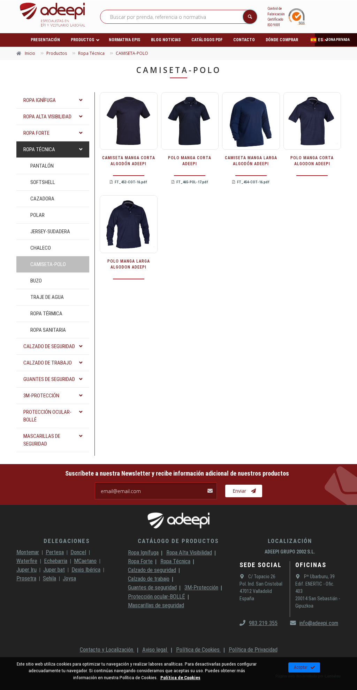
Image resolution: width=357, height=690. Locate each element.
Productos (82, 39)
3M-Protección (201, 587)
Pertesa (55, 552)
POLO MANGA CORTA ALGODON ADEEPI (312, 160)
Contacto (244, 39)
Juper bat (54, 569)
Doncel (78, 552)
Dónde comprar (282, 39)
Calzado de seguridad (152, 569)
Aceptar (300, 667)
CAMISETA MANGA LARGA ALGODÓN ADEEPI (251, 160)
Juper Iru (26, 569)
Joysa (69, 578)
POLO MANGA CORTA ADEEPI (189, 160)
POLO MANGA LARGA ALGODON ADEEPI (128, 264)
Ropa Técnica (175, 561)
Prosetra (26, 578)
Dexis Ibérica (85, 569)
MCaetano (85, 560)
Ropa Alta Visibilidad (189, 552)
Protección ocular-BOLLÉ (156, 596)
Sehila (49, 578)
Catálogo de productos (178, 540)
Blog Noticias (166, 39)
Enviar (239, 490)
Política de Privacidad (253, 649)
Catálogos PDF (206, 39)
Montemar (27, 552)
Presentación (45, 39)
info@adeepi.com (318, 622)
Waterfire (26, 560)
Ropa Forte (140, 561)
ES (320, 39)
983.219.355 (263, 622)
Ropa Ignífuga (143, 552)
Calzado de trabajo (148, 578)
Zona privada (338, 39)
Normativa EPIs (124, 39)
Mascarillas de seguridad (156, 605)
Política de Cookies (198, 649)
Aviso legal (155, 649)
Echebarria (55, 560)
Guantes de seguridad (152, 587)
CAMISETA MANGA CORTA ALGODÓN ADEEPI (128, 160)
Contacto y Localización (107, 649)
